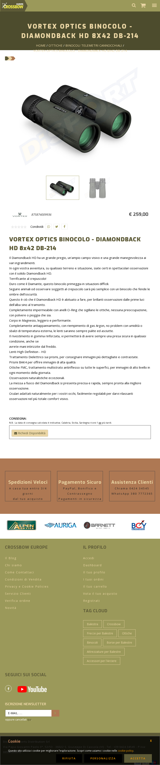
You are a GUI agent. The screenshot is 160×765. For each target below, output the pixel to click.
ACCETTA (138, 758)
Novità (10, 608)
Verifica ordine (17, 601)
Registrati (91, 601)
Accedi (88, 558)
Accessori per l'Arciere (101, 661)
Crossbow (114, 624)
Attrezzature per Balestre (104, 652)
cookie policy (125, 750)
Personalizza (103, 758)
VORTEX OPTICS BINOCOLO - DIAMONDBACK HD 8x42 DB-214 (80, 50)
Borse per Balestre (119, 642)
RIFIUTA (69, 758)
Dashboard (92, 565)
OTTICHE (55, 45)
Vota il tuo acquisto (100, 594)
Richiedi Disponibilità (31, 433)
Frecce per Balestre (100, 633)
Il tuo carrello (95, 586)
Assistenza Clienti (132, 482)
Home (41, 45)
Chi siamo (13, 565)
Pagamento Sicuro (80, 482)
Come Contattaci (19, 572)
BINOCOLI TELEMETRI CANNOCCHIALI (93, 45)
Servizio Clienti (18, 594)
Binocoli (92, 642)
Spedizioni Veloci (28, 482)
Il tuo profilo (94, 572)
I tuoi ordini (93, 579)
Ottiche (127, 633)
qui (29, 719)
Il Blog (10, 558)
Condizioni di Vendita (23, 579)
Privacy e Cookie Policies (27, 586)
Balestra (92, 624)
